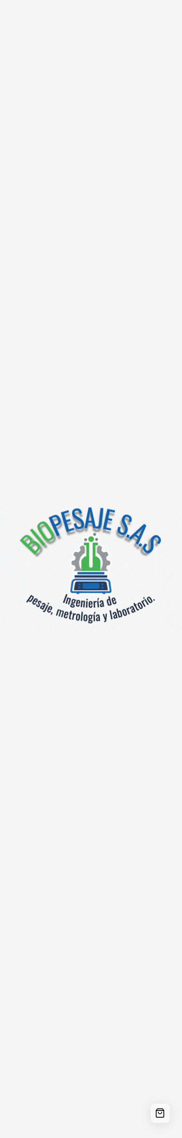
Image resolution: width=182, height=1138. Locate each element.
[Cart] (160, 1113)
